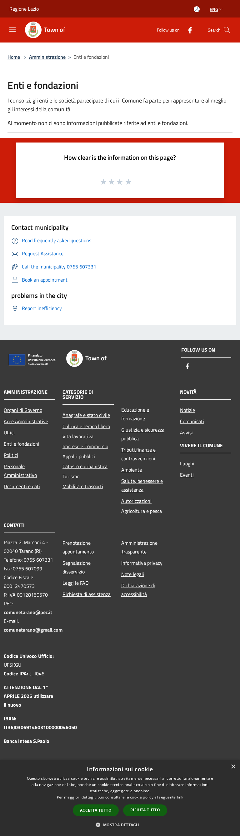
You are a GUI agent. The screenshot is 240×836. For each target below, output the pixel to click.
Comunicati (192, 421)
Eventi (187, 474)
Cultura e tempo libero (86, 426)
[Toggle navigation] (12, 29)
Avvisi (186, 432)
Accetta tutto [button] (96, 810)
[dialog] (120, 798)
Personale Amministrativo (20, 471)
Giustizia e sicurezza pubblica (142, 434)
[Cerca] (227, 30)
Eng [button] (214, 9)
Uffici (9, 432)
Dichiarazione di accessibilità (138, 590)
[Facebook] (187, 30)
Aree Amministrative (26, 421)
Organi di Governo (23, 410)
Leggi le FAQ (75, 583)
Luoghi (187, 463)
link (180, 797)
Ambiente (131, 469)
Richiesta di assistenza (86, 594)
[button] (119, 824)
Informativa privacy (141, 563)
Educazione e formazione (135, 414)
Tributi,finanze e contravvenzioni (138, 454)
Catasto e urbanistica (85, 466)
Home (14, 57)
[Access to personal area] (196, 9)
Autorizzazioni (136, 501)
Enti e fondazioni (21, 444)
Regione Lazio (24, 9)
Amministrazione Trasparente (139, 547)
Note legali (132, 574)
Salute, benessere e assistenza (142, 485)
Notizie (187, 410)
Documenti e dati (22, 486)
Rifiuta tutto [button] (145, 810)
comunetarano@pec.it (28, 612)
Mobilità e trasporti (82, 486)
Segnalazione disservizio (76, 567)
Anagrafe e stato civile (86, 415)
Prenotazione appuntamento (78, 547)
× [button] (233, 766)
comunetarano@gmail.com (33, 629)
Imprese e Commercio (85, 446)
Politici (11, 455)
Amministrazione (47, 57)
